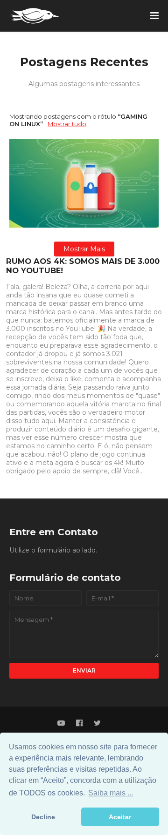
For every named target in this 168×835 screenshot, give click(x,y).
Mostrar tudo (67, 124)
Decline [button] (43, 817)
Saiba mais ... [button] (110, 793)
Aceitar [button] (120, 817)
